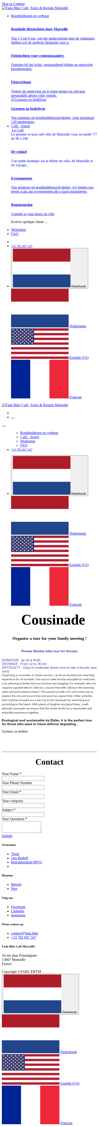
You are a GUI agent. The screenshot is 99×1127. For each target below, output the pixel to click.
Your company (12, 801)
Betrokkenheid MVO (26, 862)
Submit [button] (7, 836)
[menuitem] (30, 16)
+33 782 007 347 (23, 937)
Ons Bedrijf (19, 858)
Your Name (11, 774)
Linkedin (17, 911)
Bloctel (16, 884)
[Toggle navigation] (13, 418)
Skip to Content (13, 4)
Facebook (18, 907)
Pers (14, 889)
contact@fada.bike (24, 933)
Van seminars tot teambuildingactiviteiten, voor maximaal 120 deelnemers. (52, 115)
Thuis (15, 854)
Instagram (18, 915)
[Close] (4, 426)
